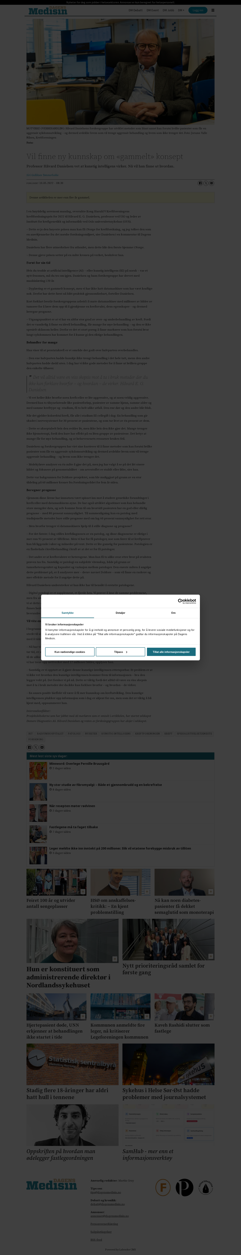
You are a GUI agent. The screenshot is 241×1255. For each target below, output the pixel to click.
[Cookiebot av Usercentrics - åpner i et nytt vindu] (180, 601)
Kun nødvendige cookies (70, 651)
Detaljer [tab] (120, 612)
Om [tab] (173, 612)
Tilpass (118, 651)
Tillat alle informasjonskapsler (171, 651)
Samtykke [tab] (68, 612)
